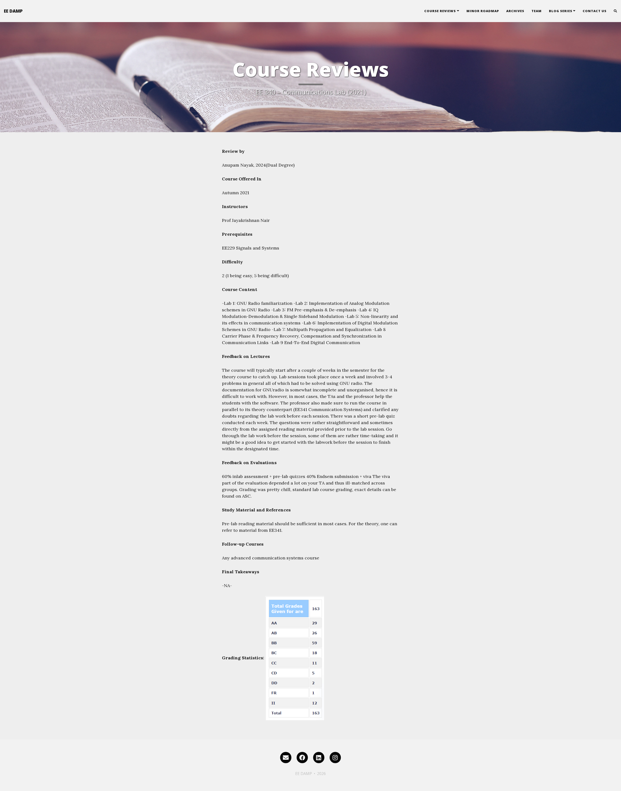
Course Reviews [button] (440, 11)
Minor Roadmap (482, 11)
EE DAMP (13, 11)
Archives (515, 11)
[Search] (613, 11)
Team (536, 11)
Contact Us (594, 11)
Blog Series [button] (560, 11)
